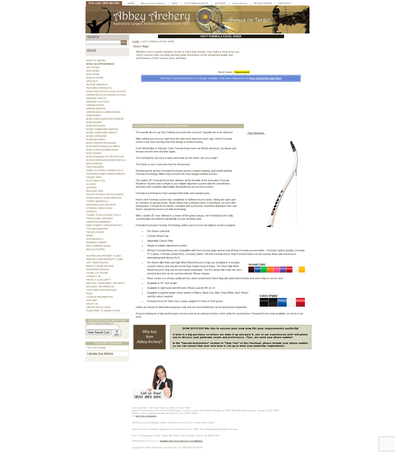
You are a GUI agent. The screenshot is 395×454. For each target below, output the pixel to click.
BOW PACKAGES (95, 125)
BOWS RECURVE (95, 139)
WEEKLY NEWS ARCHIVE (100, 266)
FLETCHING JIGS (95, 180)
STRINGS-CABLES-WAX (99, 208)
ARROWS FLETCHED (97, 101)
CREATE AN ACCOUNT (98, 307)
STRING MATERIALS (97, 201)
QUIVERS (91, 187)
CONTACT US (93, 276)
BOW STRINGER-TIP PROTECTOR (105, 156)
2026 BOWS (92, 71)
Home (135, 41)
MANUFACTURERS (96, 242)
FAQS (89, 293)
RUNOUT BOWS (95, 77)
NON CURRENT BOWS (98, 246)
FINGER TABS (93, 177)
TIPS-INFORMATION (97, 228)
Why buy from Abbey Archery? (150, 337)
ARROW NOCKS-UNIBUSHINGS (103, 112)
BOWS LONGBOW (96, 136)
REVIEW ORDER (263, 3)
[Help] (116, 332)
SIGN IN (91, 50)
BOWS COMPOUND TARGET (101, 132)
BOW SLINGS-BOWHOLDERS (102, 150)
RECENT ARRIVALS (96, 84)
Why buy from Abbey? (153, 3)
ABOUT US (92, 304)
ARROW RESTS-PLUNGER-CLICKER (106, 95)
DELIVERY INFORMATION (100, 286)
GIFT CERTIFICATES (97, 262)
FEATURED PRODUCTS (99, 88)
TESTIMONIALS (94, 239)
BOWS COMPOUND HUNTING (102, 129)
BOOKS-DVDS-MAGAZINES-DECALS (106, 160)
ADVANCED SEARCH (97, 269)
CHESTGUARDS (95, 167)
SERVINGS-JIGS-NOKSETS (101, 204)
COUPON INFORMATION (99, 297)
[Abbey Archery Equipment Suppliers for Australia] (197, 19)
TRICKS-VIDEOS (95, 232)
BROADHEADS (94, 163)
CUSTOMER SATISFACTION (101, 290)
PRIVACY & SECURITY (98, 279)
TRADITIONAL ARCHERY (99, 218)
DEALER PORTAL (95, 249)
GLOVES (91, 184)
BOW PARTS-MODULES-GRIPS (103, 146)
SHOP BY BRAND (95, 60)
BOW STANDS (93, 153)
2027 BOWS (92, 67)
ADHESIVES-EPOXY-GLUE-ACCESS (106, 91)
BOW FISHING (94, 122)
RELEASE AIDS (94, 191)
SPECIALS (92, 81)
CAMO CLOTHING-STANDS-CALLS (105, 170)
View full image (255, 133)
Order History (239, 3)
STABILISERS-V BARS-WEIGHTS (104, 198)
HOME (131, 3)
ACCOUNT (220, 3)
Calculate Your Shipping (100, 353)
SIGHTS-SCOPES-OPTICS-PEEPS (104, 194)
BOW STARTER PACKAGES (101, 143)
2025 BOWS (92, 74)
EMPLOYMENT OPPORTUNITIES (104, 225)
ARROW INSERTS (96, 108)
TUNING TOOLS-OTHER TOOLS (103, 215)
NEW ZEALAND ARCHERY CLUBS (104, 259)
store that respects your (181, 441)
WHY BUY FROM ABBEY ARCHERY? (106, 283)
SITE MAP (91, 300)
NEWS (89, 235)
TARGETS (91, 211)
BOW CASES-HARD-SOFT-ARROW (104, 119)
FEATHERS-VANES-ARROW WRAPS (105, 174)
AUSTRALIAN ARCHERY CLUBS (103, 255)
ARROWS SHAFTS (96, 98)
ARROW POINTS (95, 105)
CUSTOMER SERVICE (196, 3)
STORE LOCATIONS (97, 273)
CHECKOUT (284, 3)
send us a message (146, 416)
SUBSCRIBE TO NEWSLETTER (103, 310)
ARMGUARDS (93, 115)
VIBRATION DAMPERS (98, 222)
